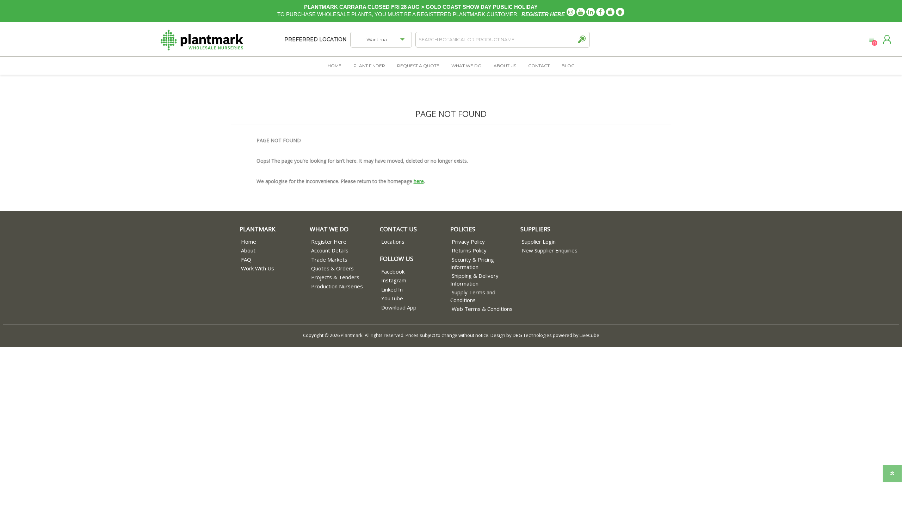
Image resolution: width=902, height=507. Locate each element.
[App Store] (610, 12)
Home (248, 241)
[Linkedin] (590, 12)
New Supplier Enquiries (549, 250)
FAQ (246, 259)
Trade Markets (329, 259)
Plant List (871, 40)
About (248, 250)
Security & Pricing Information (472, 263)
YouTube (392, 298)
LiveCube (589, 335)
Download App (398, 307)
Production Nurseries (337, 286)
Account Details (329, 250)
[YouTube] (580, 12)
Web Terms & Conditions (482, 308)
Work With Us (257, 268)
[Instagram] (571, 12)
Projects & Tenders (335, 277)
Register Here (328, 241)
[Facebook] (600, 12)
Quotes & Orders (332, 268)
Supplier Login (539, 241)
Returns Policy (469, 250)
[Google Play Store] (620, 12)
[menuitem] (275, 241)
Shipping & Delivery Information (474, 279)
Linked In (392, 289)
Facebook (392, 271)
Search (582, 40)
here (419, 181)
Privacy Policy (468, 241)
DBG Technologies (532, 335)
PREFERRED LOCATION (315, 39)
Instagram (393, 280)
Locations (392, 241)
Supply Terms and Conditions (472, 296)
